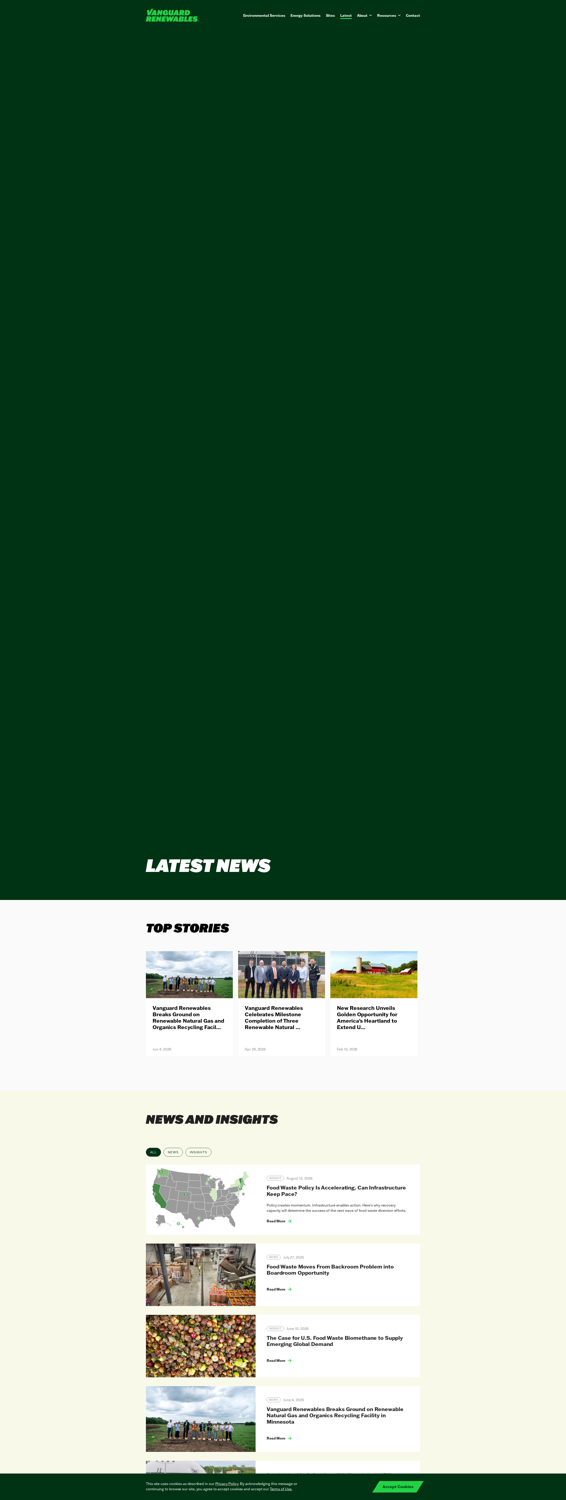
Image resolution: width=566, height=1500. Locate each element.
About (362, 15)
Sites (330, 15)
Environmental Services (264, 15)
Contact (413, 15)
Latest (346, 15)
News (173, 1152)
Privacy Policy (226, 1483)
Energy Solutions (306, 15)
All (153, 1152)
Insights (198, 1152)
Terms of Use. (281, 1489)
